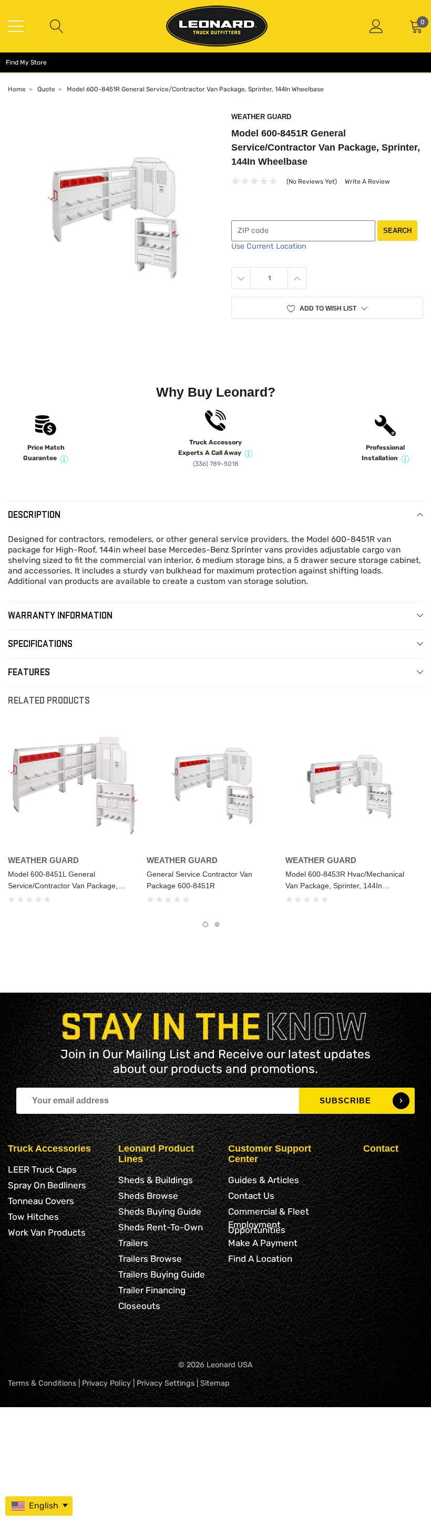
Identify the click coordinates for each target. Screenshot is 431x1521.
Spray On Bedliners (47, 1185)
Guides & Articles (263, 1180)
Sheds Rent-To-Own (160, 1227)
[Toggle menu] (16, 26)
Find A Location (260, 1258)
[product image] (112, 217)
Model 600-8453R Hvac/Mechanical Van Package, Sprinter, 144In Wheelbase (344, 885)
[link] (73, 785)
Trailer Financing (152, 1290)
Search (397, 231)
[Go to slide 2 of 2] (217, 924)
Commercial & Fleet (268, 1211)
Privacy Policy (106, 1383)
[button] (327, 308)
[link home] (217, 26)
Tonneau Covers (41, 1201)
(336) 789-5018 (216, 463)
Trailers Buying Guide (161, 1274)
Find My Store (26, 62)
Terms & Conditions (42, 1383)
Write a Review (367, 181)
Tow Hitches (33, 1216)
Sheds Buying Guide (159, 1211)
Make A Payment (262, 1243)
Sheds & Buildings (155, 1180)
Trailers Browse (150, 1258)
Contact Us (251, 1195)
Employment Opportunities (256, 1227)
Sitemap (215, 1383)
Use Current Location (268, 246)
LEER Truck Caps (42, 1169)
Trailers (133, 1243)
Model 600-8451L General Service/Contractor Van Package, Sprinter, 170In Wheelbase (63, 885)
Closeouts (139, 1306)
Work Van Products (47, 1232)
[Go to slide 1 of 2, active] (205, 924)
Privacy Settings (165, 1383)
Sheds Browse (148, 1195)
